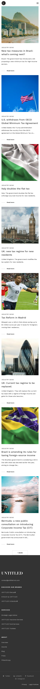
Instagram (21, 679)
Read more (10, 70)
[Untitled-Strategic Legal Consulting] (3, 3)
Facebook (30, 676)
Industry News (7, 47)
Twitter (7, 676)
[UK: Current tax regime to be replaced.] (20, 356)
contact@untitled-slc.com (10, 580)
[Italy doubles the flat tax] (20, 162)
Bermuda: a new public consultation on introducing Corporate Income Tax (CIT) (17, 524)
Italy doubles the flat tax (15, 188)
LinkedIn (19, 676)
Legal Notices (34, 684)
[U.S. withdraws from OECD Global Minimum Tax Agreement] (20, 93)
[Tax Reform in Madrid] (20, 291)
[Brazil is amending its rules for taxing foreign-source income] (20, 425)
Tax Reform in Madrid (13, 317)
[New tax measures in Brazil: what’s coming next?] (20, 24)
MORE (20, 553)
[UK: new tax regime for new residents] (20, 225)
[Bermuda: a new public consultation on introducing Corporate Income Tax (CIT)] (20, 494)
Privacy (24, 684)
